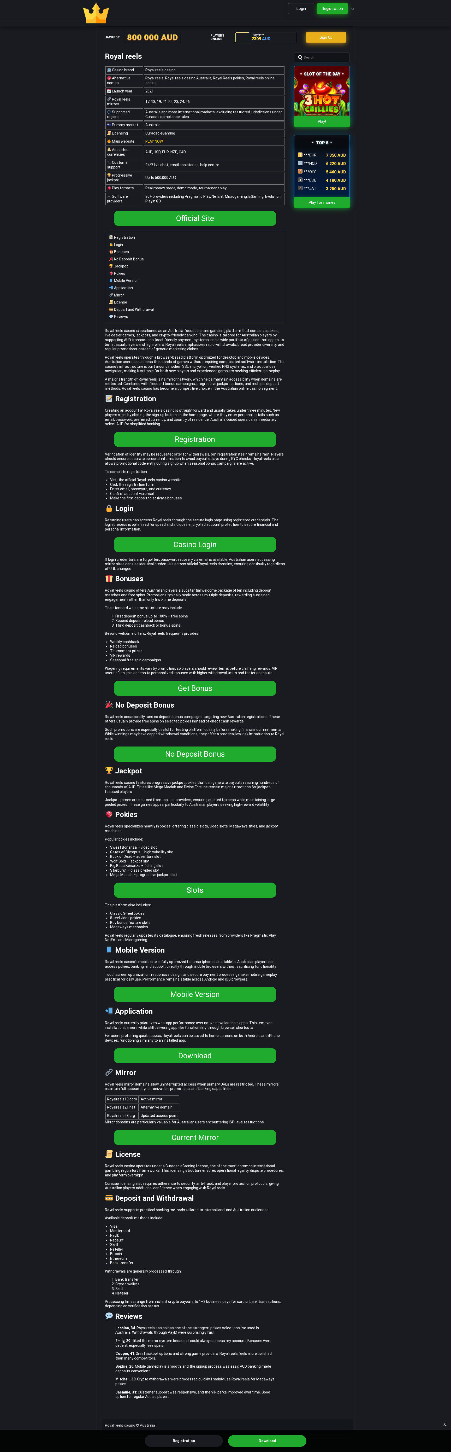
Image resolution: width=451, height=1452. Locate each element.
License (120, 302)
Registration (124, 237)
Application (123, 288)
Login (118, 245)
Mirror (118, 295)
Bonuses (121, 252)
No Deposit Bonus (128, 259)
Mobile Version (126, 280)
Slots (195, 890)
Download (195, 1055)
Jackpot (120, 266)
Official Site (195, 218)
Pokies (119, 273)
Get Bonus (195, 688)
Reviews (120, 316)
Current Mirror (195, 1137)
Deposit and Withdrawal (133, 309)
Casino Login (195, 544)
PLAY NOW (154, 141)
